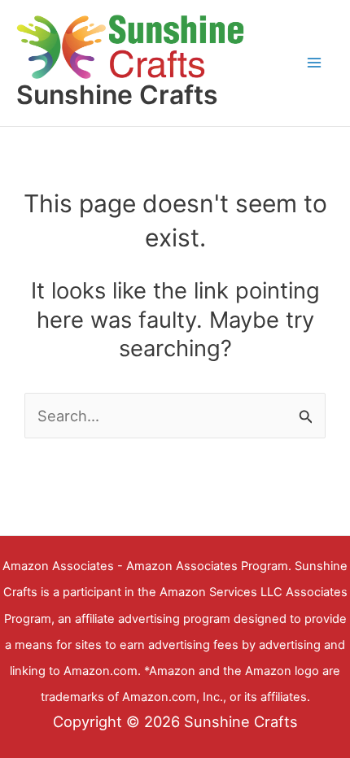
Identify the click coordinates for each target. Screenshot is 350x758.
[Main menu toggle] (314, 63)
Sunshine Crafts (117, 95)
